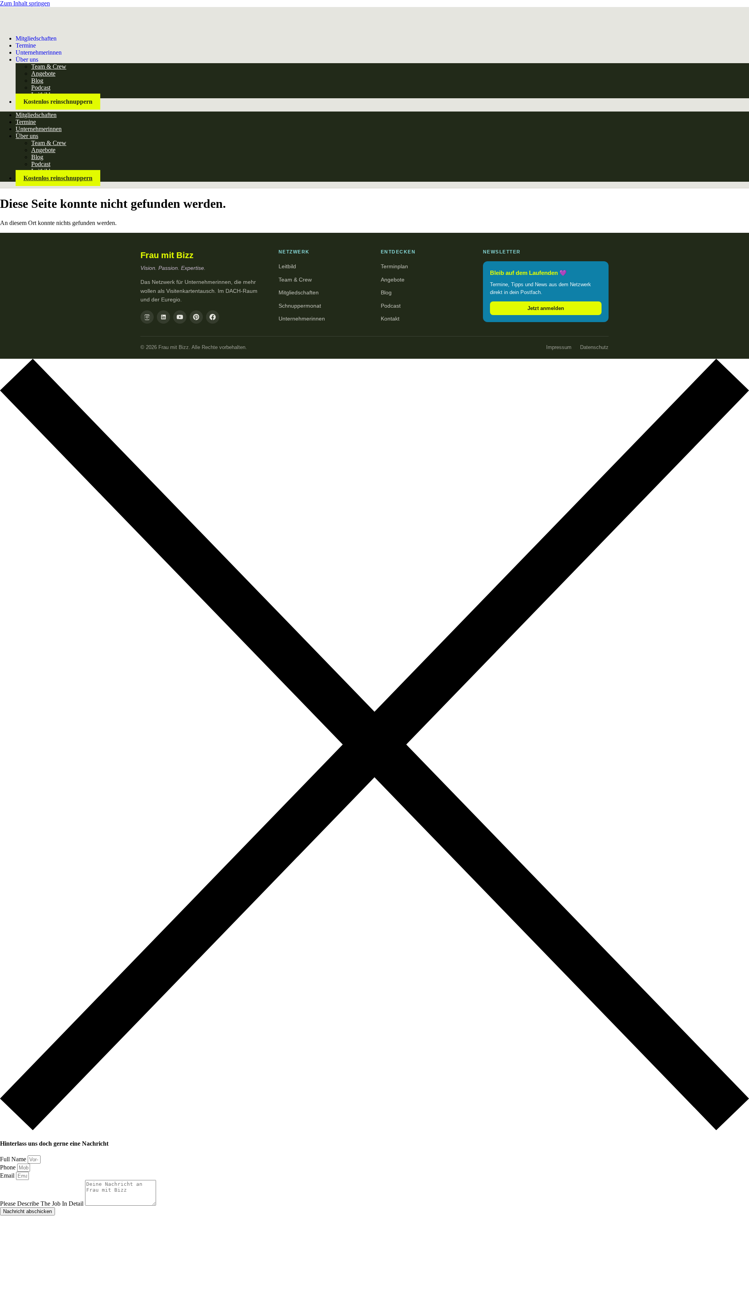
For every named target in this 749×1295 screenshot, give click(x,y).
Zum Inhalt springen (25, 3)
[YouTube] (179, 317)
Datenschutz (594, 347)
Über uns (27, 59)
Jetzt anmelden (545, 308)
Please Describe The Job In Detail (42, 1203)
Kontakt (390, 318)
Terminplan (394, 266)
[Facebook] (212, 317)
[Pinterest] (196, 317)
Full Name (14, 1159)
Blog (37, 80)
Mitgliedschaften (36, 38)
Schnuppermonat (300, 306)
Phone (8, 1167)
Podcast (40, 87)
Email (8, 1175)
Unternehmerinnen (39, 52)
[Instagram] (147, 317)
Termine (26, 122)
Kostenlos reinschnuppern (57, 101)
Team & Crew (48, 66)
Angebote (43, 73)
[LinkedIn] (163, 317)
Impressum (559, 347)
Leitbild (287, 266)
